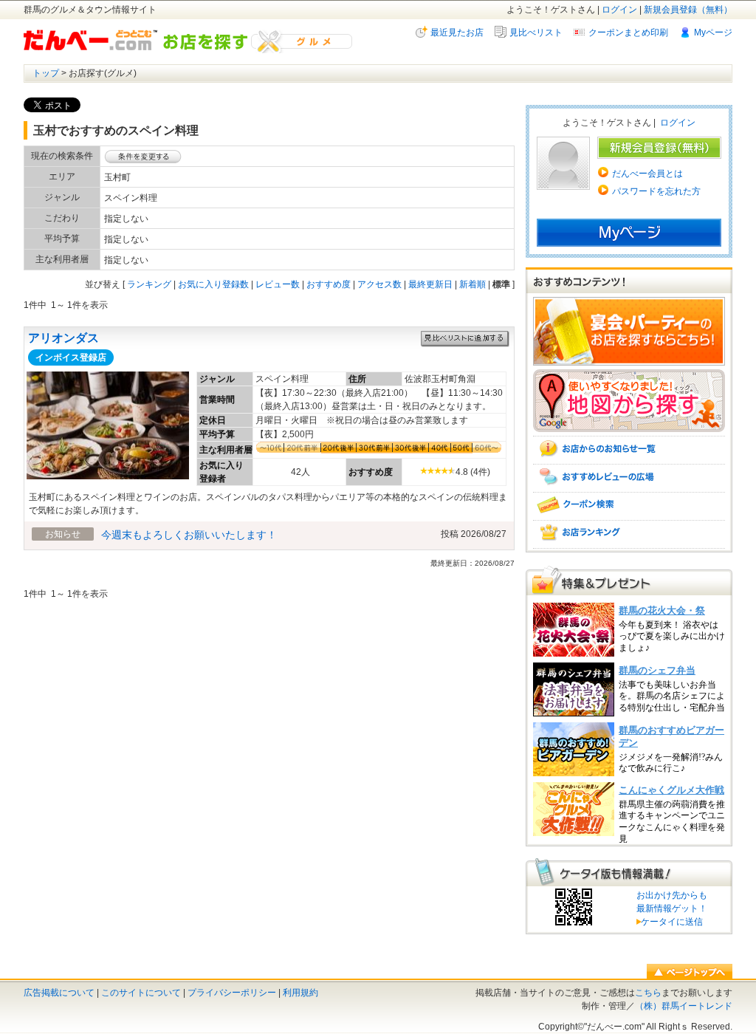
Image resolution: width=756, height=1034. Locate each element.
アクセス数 (379, 284)
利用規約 (300, 992)
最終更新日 (430, 284)
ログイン (619, 9)
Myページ (713, 32)
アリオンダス (63, 338)
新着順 (472, 284)
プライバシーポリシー (232, 992)
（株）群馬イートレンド (683, 1006)
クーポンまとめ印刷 (628, 32)
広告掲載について (59, 992)
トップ (45, 73)
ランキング (149, 284)
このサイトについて (141, 992)
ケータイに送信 (669, 922)
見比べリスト (536, 32)
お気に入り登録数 (213, 284)
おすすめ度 (328, 284)
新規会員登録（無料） (688, 9)
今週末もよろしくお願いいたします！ (189, 535)
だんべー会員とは (647, 173)
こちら (648, 992)
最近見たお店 (457, 32)
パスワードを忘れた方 (656, 191)
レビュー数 (277, 284)
